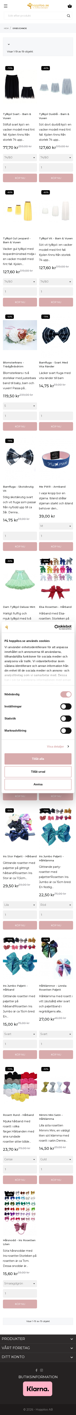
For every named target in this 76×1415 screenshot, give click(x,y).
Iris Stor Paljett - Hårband (20, 856)
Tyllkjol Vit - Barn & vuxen (56, 238)
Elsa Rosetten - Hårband (55, 606)
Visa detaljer (55, 746)
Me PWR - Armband (52, 486)
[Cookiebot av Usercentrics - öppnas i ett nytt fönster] (55, 627)
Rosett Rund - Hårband (18, 1114)
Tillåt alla (38, 758)
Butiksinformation (38, 1377)
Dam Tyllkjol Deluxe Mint (19, 606)
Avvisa (38, 784)
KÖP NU (20, 177)
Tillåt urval (38, 771)
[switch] (66, 706)
